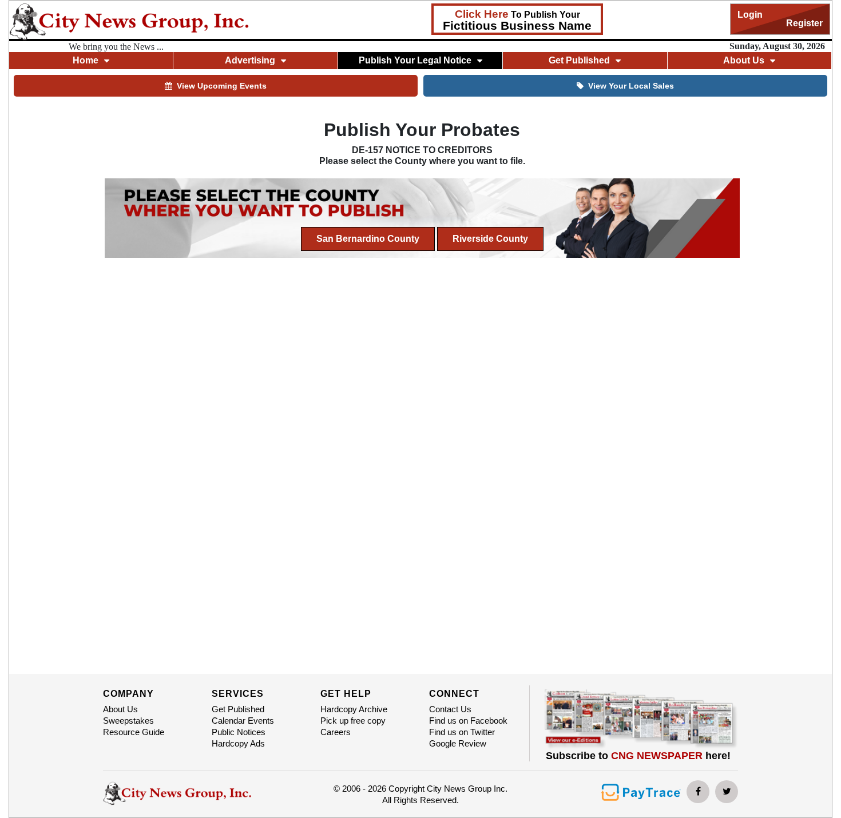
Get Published (238, 709)
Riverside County (490, 239)
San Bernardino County (367, 239)
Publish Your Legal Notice (415, 60)
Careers (335, 732)
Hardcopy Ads (238, 743)
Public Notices (238, 732)
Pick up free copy (353, 720)
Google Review (457, 743)
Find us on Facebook (468, 720)
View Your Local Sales (631, 85)
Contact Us (450, 709)
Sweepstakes (128, 720)
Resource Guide (133, 732)
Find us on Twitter (462, 732)
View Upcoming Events (222, 85)
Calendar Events (243, 720)
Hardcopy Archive (353, 709)
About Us (120, 709)
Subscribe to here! (638, 755)
